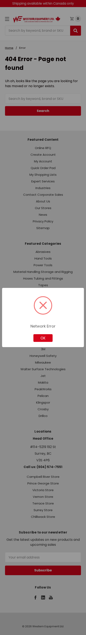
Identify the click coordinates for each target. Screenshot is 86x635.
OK (43, 338)
